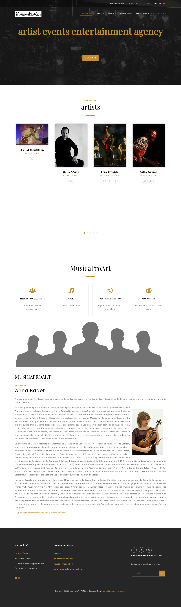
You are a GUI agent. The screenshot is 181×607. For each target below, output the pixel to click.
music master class (63, 558)
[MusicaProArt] (28, 14)
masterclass (125, 13)
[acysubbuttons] (162, 573)
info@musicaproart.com (139, 3)
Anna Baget (30, 390)
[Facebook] (134, 550)
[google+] (149, 550)
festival (161, 13)
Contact (90, 57)
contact (100, 13)
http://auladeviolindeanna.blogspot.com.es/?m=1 (43, 512)
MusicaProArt (86, 13)
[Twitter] (141, 550)
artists (111, 13)
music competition (144, 13)
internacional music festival (68, 569)
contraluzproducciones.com (114, 591)
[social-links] (32, 159)
